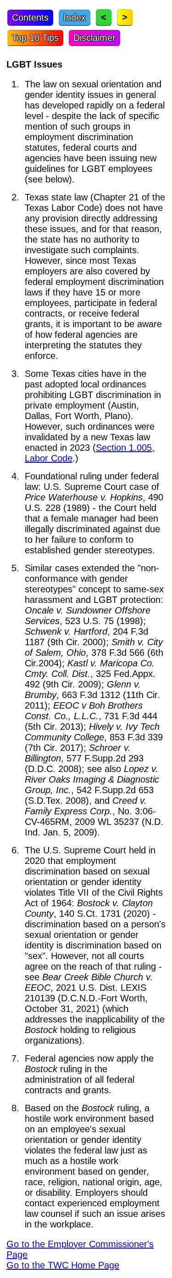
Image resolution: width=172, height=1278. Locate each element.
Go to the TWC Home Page (62, 1265)
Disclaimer (94, 38)
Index (74, 17)
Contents (30, 17)
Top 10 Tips (35, 38)
